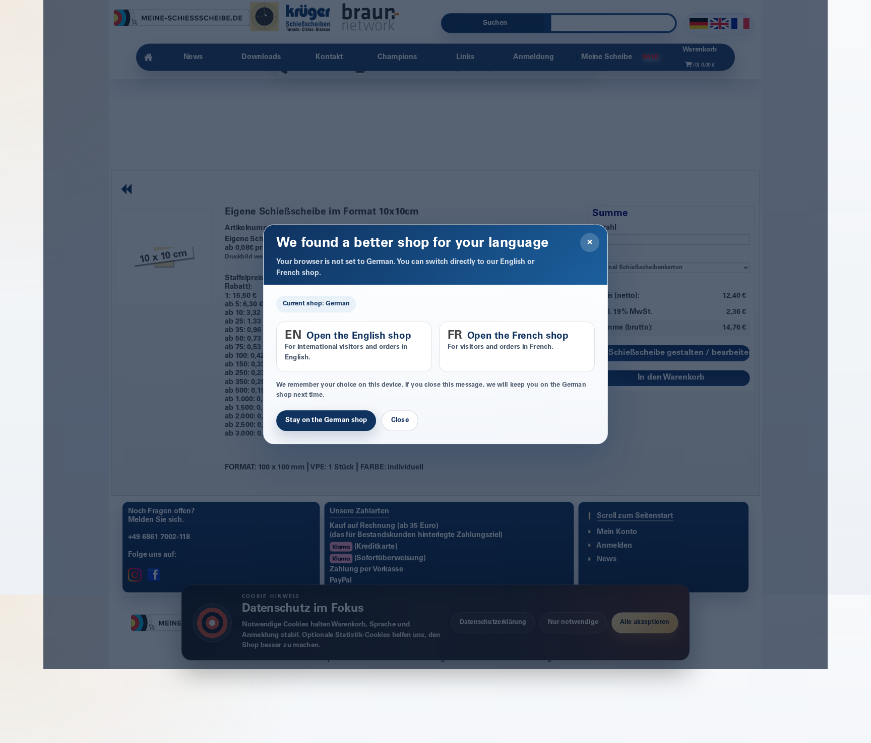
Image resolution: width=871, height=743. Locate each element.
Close (400, 420)
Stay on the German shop (326, 420)
